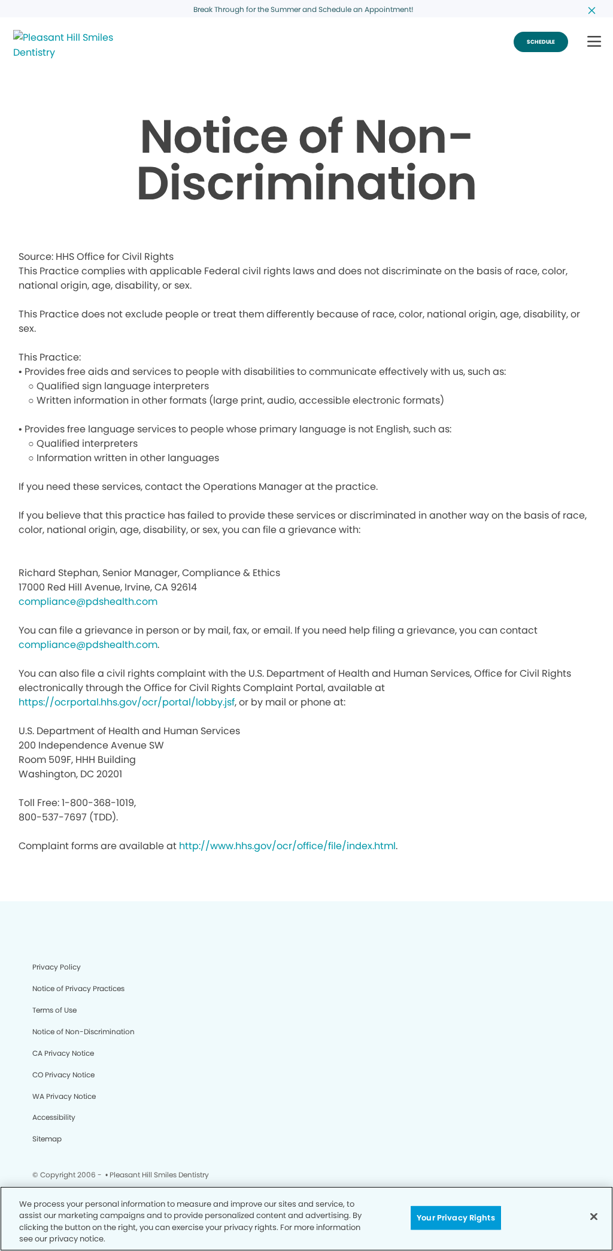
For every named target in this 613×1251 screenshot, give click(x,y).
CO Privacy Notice (63, 1075)
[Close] (594, 1216)
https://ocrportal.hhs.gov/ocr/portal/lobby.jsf (127, 702)
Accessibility (53, 1117)
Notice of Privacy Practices (78, 988)
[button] (594, 42)
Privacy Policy (56, 967)
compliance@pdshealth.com (88, 601)
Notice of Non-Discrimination (83, 1031)
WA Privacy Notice (64, 1096)
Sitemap (47, 1139)
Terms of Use (54, 1010)
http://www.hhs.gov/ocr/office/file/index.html (287, 846)
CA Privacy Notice (63, 1053)
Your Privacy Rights (455, 1217)
